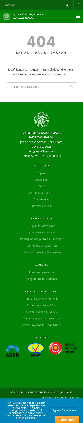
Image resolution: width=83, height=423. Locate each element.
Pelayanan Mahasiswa (41, 226)
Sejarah (41, 173)
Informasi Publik (41, 206)
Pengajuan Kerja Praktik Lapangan (41, 239)
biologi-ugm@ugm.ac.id (41, 151)
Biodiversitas (42, 199)
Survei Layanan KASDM (41, 305)
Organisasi (41, 179)
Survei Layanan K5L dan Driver (41, 325)
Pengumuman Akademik (41, 279)
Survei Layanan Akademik (42, 298)
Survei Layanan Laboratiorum (41, 318)
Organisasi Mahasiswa (42, 232)
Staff (41, 186)
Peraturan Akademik (41, 272)
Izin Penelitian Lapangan (41, 245)
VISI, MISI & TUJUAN (41, 193)
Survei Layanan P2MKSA (41, 312)
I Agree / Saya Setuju (64, 410)
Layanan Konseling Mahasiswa (41, 252)
